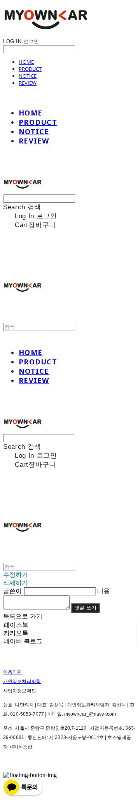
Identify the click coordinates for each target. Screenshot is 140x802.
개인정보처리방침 (22, 681)
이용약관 (12, 672)
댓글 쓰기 (85, 608)
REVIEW (28, 82)
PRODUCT (30, 68)
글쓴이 (12, 591)
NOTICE (28, 75)
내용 (103, 591)
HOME (26, 61)
